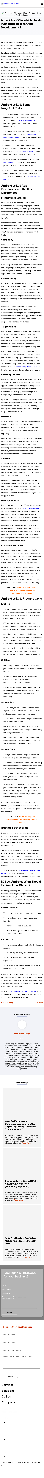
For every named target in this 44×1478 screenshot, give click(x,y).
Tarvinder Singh (22, 1033)
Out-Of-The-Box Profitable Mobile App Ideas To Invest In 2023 (21, 1206)
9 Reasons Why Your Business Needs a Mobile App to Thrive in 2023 (22, 819)
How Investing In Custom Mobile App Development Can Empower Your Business (23, 590)
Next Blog (39, 1003)
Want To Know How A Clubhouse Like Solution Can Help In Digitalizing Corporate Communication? (21, 1090)
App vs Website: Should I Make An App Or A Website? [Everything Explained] (19, 1149)
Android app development (27, 367)
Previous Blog (7, 1003)
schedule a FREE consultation (23, 991)
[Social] (22, 1468)
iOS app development (30, 508)
